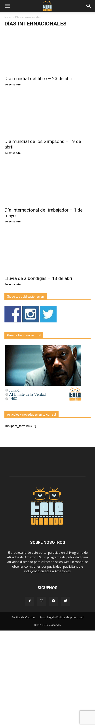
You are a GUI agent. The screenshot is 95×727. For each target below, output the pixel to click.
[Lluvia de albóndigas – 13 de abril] (47, 251)
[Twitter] (65, 601)
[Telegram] (53, 601)
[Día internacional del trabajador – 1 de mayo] (47, 183)
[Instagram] (41, 601)
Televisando (12, 84)
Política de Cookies (23, 617)
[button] (89, 6)
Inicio (7, 17)
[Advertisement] (47, 678)
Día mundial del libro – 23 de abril (39, 78)
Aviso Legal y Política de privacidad (62, 617)
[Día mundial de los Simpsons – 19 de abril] (47, 114)
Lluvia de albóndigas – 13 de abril (39, 278)
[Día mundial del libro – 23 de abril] (47, 51)
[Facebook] (29, 601)
